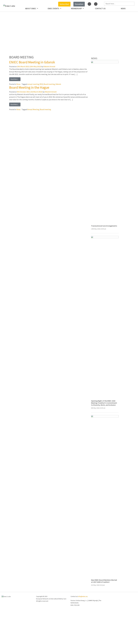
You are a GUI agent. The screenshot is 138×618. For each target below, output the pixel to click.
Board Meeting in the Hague (29, 87)
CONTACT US (100, 8)
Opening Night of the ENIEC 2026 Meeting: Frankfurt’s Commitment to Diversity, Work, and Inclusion (104, 403)
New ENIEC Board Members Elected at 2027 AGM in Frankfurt (104, 581)
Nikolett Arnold (49, 66)
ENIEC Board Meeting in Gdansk (32, 62)
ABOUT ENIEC (31, 8)
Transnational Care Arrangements (104, 226)
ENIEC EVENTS (54, 8)
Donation (79, 4)
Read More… (15, 79)
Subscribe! (64, 4)
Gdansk (58, 84)
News (123, 8)
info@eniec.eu (83, 596)
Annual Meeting (33, 109)
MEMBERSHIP (76, 8)
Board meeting (49, 84)
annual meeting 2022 (35, 84)
